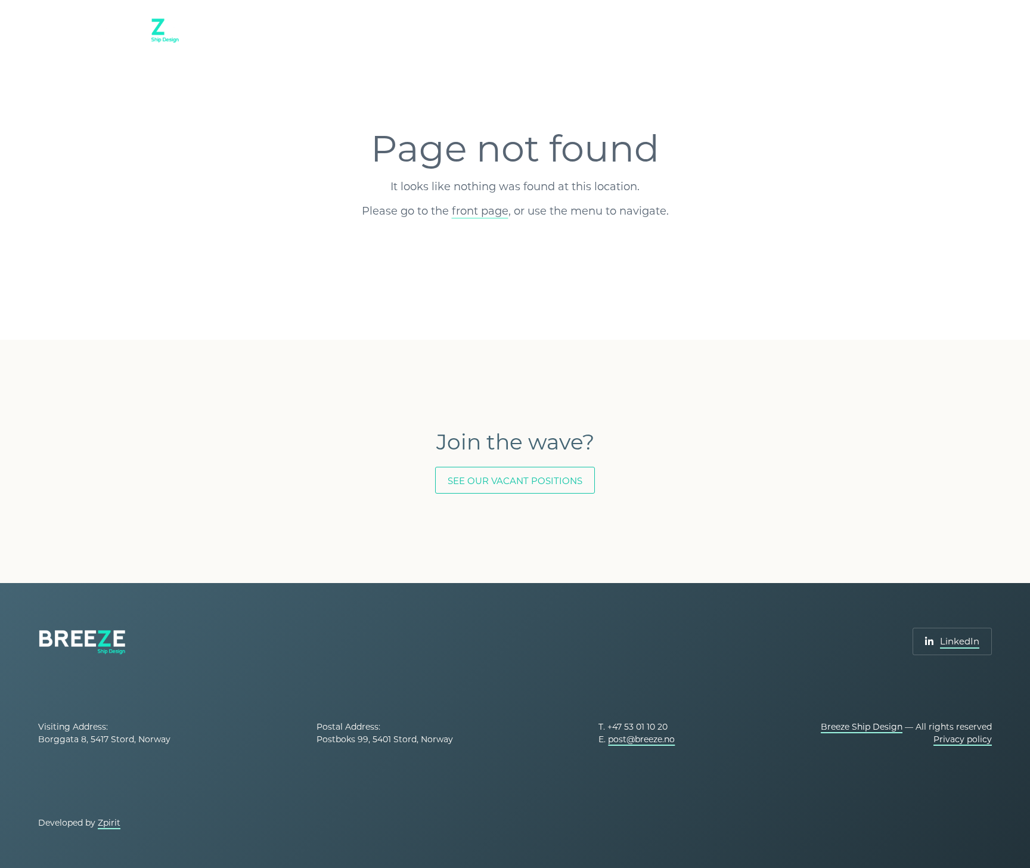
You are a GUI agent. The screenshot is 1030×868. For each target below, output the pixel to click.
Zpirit (109, 822)
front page (480, 211)
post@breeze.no (641, 739)
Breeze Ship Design (861, 726)
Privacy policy (962, 739)
